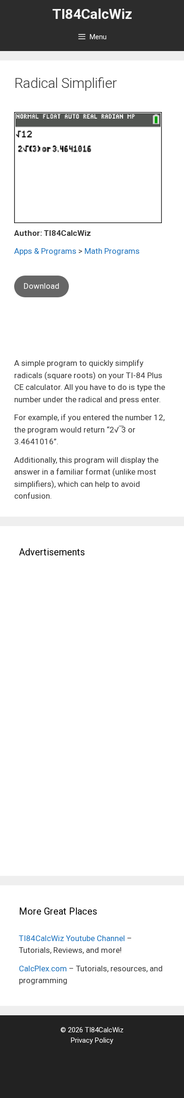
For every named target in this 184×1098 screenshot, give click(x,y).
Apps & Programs (45, 251)
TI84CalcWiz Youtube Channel (72, 938)
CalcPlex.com (43, 968)
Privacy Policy (92, 1040)
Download (41, 286)
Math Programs (112, 251)
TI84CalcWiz (92, 14)
